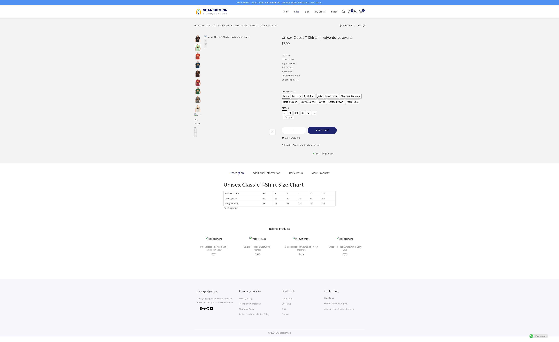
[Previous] (206, 41)
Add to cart (322, 130)
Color (285, 91)
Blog (284, 309)
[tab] (237, 173)
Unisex (316, 145)
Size (284, 108)
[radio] (286, 96)
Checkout (286, 303)
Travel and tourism (222, 25)
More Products (320, 173)
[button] (291, 138)
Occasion (206, 25)
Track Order (287, 298)
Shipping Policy (246, 309)
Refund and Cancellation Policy (254, 314)
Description (237, 173)
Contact (285, 314)
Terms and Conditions (250, 303)
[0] (349, 12)
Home (197, 25)
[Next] (206, 45)
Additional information (266, 173)
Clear (290, 117)
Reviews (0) (296, 173)
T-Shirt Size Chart (282, 184)
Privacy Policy (245, 298)
